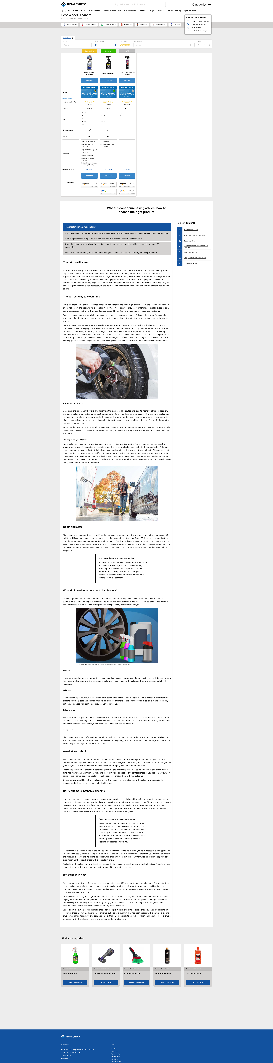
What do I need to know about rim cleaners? (196, 246)
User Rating (123, 41)
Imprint (113, 1049)
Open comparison (75, 982)
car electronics (130, 11)
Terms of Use (115, 1054)
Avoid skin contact (190, 252)
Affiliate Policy (116, 1061)
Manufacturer (138, 41)
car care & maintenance (112, 11)
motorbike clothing (174, 11)
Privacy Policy (115, 1056)
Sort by (65, 41)
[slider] (96, 45)
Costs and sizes (189, 241)
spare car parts (190, 11)
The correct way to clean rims (194, 235)
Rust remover (70, 973)
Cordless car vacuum (104, 973)
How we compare (67, 98)
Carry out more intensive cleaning (195, 258)
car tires (142, 11)
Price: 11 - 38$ (99, 41)
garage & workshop (156, 11)
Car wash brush (132, 973)
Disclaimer (114, 1059)
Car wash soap (193, 973)
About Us (114, 1051)
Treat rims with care (191, 230)
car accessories (94, 11)
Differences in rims (190, 263)
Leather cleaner (163, 973)
